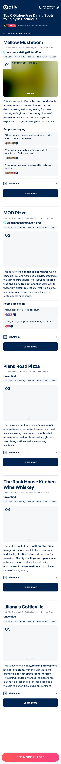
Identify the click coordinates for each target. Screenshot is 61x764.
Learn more (30, 193)
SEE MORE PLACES (30, 757)
